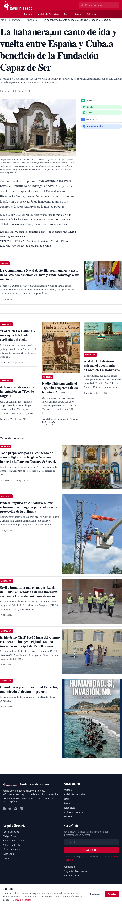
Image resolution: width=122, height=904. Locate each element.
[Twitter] (9, 808)
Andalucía (32, 19)
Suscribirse (92, 849)
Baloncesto (92, 14)
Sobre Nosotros (11, 831)
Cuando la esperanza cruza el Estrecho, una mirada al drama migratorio (29, 689)
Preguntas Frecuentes (75, 871)
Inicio (3, 19)
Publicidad (69, 866)
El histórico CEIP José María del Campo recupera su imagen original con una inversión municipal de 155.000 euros (30, 642)
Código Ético (9, 836)
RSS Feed (68, 816)
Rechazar (95, 893)
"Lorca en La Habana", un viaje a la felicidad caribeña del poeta (17, 335)
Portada (28, 14)
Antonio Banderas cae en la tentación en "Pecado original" (18, 391)
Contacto (7, 858)
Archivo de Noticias (74, 812)
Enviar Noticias (71, 875)
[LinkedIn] (21, 808)
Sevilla (78, 14)
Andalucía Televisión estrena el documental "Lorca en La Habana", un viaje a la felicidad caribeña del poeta (101, 369)
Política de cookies (21, 899)
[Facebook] (4, 808)
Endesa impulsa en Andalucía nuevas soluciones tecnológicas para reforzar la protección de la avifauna (28, 507)
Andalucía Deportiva (48, 14)
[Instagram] (15, 808)
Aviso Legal (8, 853)
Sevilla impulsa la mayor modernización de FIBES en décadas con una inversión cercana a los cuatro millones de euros (28, 592)
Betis (66, 14)
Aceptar (112, 893)
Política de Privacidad (14, 840)
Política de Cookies (12, 845)
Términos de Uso (11, 849)
